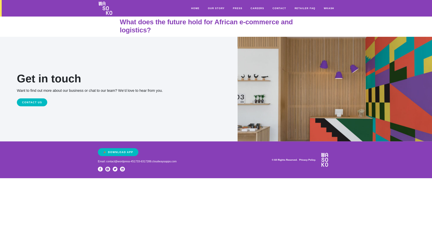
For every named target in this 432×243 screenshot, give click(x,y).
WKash (329, 8)
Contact (279, 8)
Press (237, 8)
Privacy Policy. (307, 159)
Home (195, 8)
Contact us (32, 102)
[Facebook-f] (100, 169)
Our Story (216, 8)
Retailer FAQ (305, 8)
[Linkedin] (122, 169)
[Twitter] (115, 169)
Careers (257, 8)
